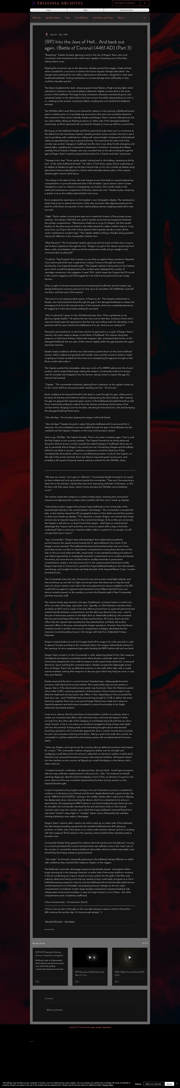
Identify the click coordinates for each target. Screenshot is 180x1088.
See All (145, 943)
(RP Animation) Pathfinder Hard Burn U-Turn (89, 973)
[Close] (177, 1084)
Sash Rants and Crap (103, 17)
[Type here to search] (144, 3)
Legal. (93, 1027)
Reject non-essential (153, 1084)
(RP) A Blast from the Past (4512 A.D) (129, 973)
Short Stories (70, 921)
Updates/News (53, 17)
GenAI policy (107, 1027)
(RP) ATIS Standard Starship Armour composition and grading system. (50, 954)
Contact (98, 1027)
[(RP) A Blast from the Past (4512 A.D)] (129, 957)
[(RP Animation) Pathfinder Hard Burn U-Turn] (90, 957)
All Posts (36, 17)
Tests (67, 17)
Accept (169, 1084)
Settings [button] (138, 1084)
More (120, 17)
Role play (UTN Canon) (54, 921)
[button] (144, 18)
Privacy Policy (107, 1085)
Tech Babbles (81, 17)
